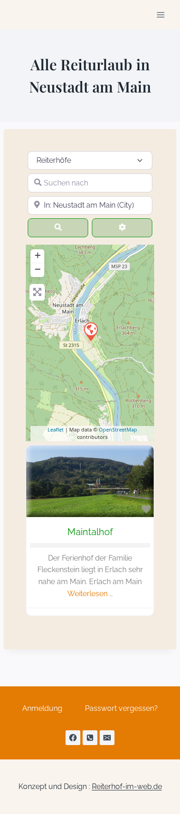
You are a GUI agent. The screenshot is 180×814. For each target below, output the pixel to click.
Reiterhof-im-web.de (127, 786)
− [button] (38, 269)
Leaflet (56, 429)
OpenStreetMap (118, 429)
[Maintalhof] (90, 331)
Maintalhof (90, 531)
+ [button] (38, 255)
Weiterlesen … (90, 593)
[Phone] (90, 737)
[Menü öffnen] (160, 14)
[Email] (107, 737)
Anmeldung (42, 708)
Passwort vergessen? (121, 708)
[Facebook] (73, 737)
